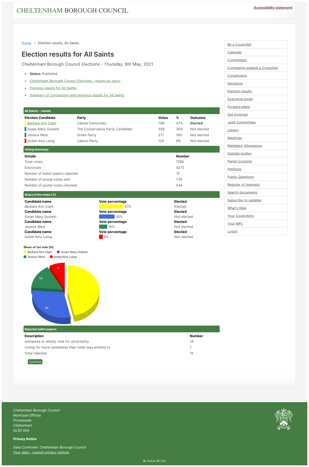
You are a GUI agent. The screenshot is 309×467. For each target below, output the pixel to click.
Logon (232, 231)
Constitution (237, 75)
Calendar (234, 52)
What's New (236, 208)
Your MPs (235, 223)
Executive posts (240, 99)
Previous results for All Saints (53, 88)
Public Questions (240, 177)
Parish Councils (239, 161)
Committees (237, 60)
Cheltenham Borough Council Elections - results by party (75, 81)
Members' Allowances (244, 146)
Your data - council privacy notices (41, 452)
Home (26, 43)
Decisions (235, 83)
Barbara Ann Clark (41, 123)
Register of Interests (243, 184)
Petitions (234, 169)
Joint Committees (241, 122)
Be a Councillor (239, 44)
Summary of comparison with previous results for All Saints (77, 95)
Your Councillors (240, 216)
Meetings (234, 138)
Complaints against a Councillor (252, 68)
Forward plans (238, 107)
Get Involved (237, 114)
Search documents (242, 192)
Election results (239, 91)
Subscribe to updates (244, 200)
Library (233, 130)
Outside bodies (239, 153)
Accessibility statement (273, 7)
